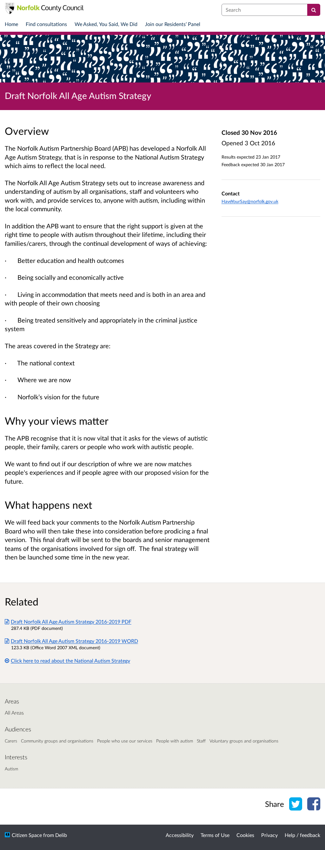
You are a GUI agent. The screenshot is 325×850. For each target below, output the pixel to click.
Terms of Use (215, 835)
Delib (61, 835)
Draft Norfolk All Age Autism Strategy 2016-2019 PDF (71, 621)
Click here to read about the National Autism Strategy (70, 660)
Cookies (245, 835)
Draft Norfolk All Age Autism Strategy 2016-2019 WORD (74, 641)
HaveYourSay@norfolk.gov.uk (250, 201)
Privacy (269, 835)
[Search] (313, 10)
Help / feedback (302, 835)
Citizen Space (27, 835)
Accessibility (180, 835)
